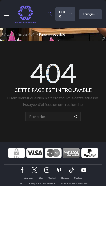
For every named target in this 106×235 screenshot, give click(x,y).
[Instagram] (46, 170)
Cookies (78, 178)
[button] (6, 14)
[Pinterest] (59, 170)
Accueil (9, 34)
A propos (28, 178)
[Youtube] (83, 170)
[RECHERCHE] (76, 116)
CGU (21, 183)
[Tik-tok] (71, 170)
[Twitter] (34, 170)
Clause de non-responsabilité (73, 183)
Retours (65, 178)
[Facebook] (22, 170)
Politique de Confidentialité (42, 183)
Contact (52, 178)
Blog (41, 178)
